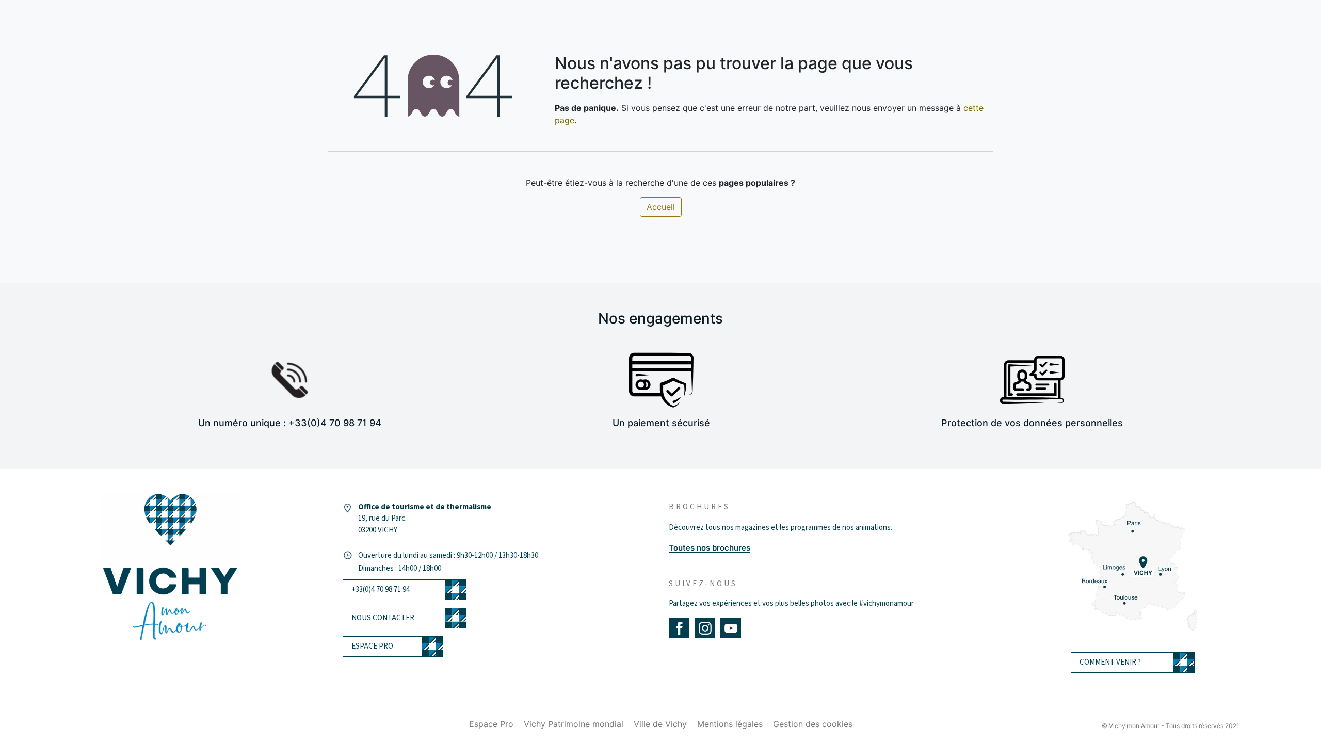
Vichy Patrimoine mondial (573, 724)
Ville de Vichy (660, 724)
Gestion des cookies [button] (812, 724)
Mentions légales (730, 724)
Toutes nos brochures (709, 548)
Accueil (661, 207)
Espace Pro (491, 724)
